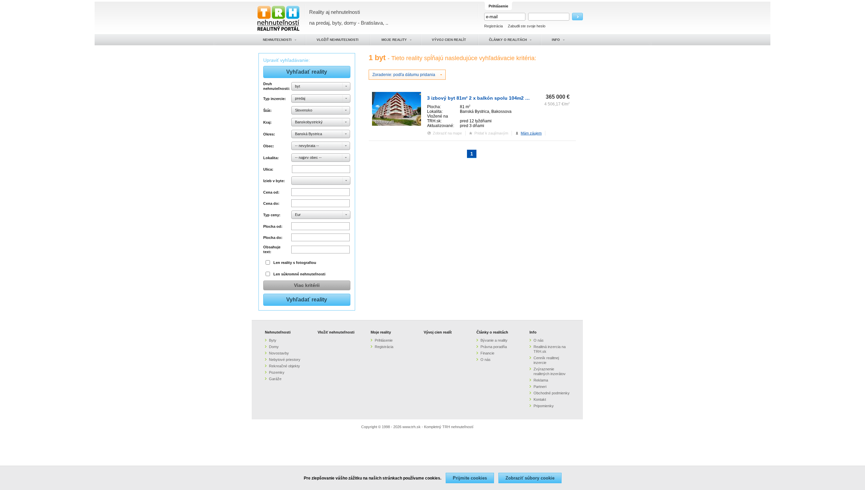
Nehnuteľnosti (278, 332)
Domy (274, 347)
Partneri (540, 387)
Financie (487, 353)
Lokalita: (271, 158)
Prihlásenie (384, 340)
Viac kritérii (307, 285)
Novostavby (279, 353)
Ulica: (268, 169)
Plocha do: (272, 238)
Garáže (275, 379)
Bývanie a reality (494, 340)
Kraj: (267, 122)
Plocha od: (272, 226)
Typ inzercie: (274, 99)
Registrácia (493, 26)
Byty (272, 340)
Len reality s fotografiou (294, 263)
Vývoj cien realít (438, 332)
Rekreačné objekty (284, 366)
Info (533, 332)
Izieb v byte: (274, 181)
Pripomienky (544, 406)
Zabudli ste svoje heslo (526, 26)
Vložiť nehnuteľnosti (336, 332)
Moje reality (381, 332)
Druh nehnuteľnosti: (276, 86)
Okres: (269, 134)
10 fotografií (384, 122)
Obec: (268, 146)
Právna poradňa (493, 347)
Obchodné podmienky (552, 393)
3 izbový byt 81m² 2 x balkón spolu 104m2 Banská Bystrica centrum (505, 98)
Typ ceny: (271, 215)
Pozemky (277, 372)
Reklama (541, 380)
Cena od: (271, 192)
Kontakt (540, 399)
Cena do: (271, 203)
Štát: (267, 110)
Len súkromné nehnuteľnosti (299, 274)
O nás (485, 360)
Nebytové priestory (284, 360)
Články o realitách (492, 332)
